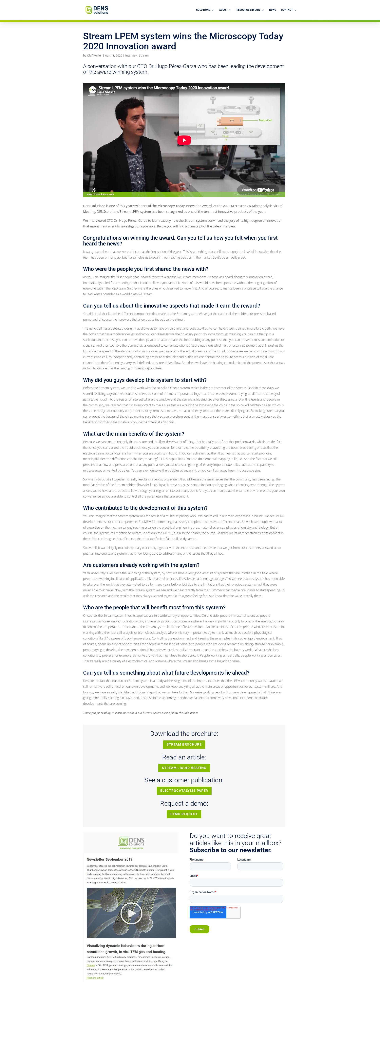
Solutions (203, 10)
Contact (287, 10)
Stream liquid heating (184, 768)
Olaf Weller (94, 55)
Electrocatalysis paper (184, 791)
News (272, 10)
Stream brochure (184, 744)
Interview (131, 55)
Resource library (248, 10)
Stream (144, 55)
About (223, 10)
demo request (184, 814)
